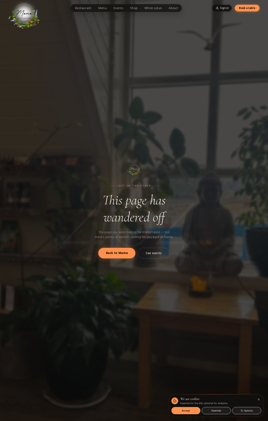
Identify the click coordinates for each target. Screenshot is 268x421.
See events (154, 253)
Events (118, 8)
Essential (216, 410)
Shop (133, 8)
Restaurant (83, 8)
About (173, 8)
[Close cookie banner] (259, 399)
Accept (186, 410)
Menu (102, 8)
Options (248, 410)
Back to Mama (117, 253)
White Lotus (153, 8)
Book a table (247, 8)
